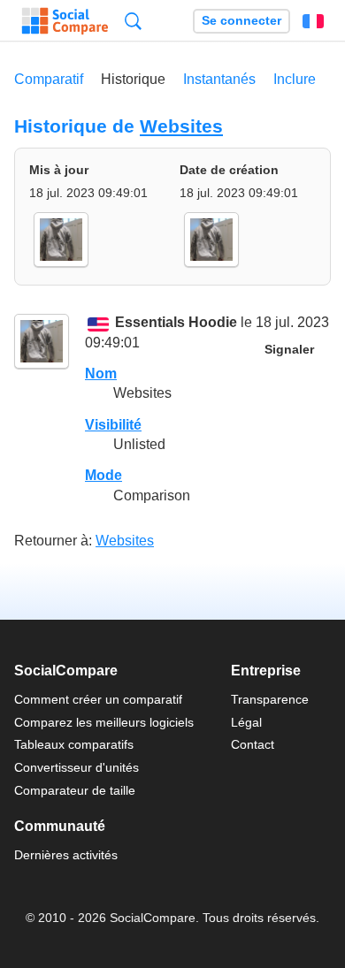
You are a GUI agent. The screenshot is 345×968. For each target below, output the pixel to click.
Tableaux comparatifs (74, 744)
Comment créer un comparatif (98, 699)
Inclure (294, 79)
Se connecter (241, 20)
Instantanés (219, 79)
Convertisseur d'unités (76, 767)
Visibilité (113, 424)
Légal (246, 722)
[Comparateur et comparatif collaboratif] (65, 21)
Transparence (270, 699)
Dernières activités (66, 855)
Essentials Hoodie (176, 323)
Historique (133, 79)
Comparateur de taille (74, 790)
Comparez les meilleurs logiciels (104, 722)
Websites (181, 126)
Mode (103, 475)
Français (313, 21)
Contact (252, 744)
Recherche (133, 20)
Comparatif (48, 79)
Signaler (289, 349)
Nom (101, 373)
